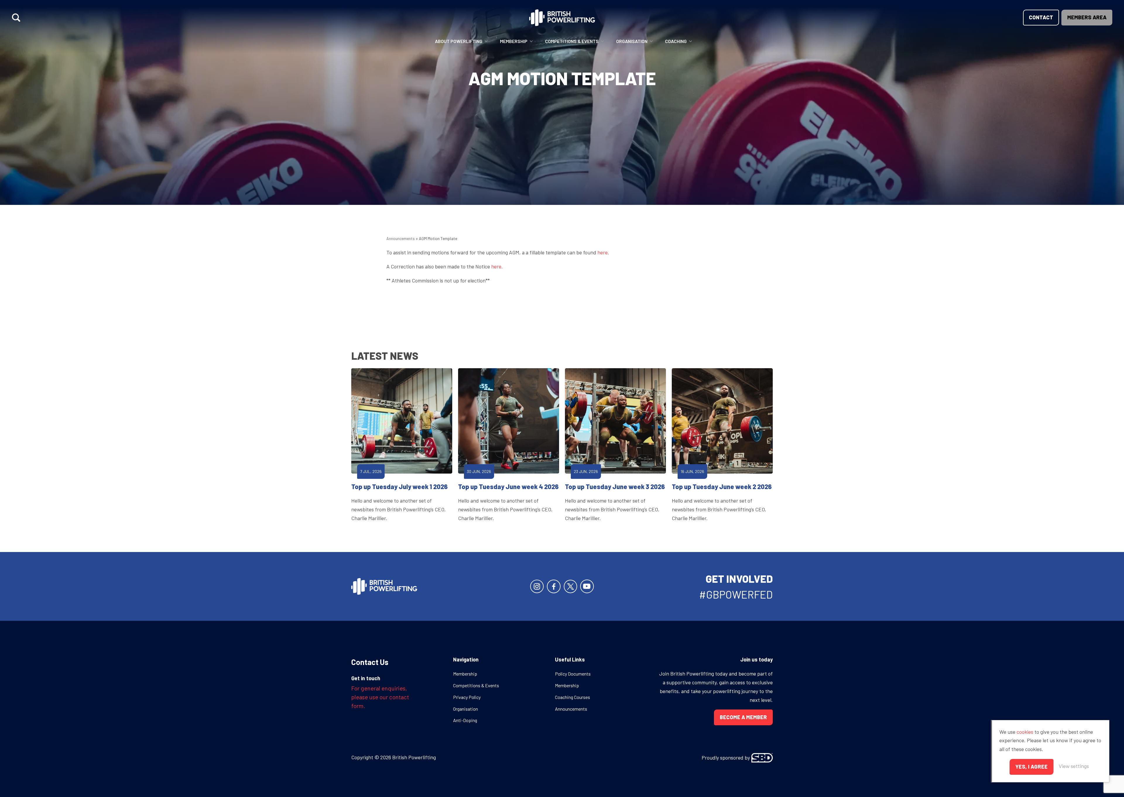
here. (603, 252)
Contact (1041, 17)
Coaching (676, 41)
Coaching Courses (572, 697)
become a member (743, 717)
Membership (513, 41)
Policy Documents (573, 673)
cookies (1025, 732)
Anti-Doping (465, 720)
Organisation (631, 41)
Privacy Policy (467, 697)
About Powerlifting (458, 41)
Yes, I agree (1031, 766)
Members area (1086, 17)
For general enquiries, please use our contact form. (380, 697)
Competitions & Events (572, 41)
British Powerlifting (562, 17)
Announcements (400, 238)
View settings (1074, 766)
